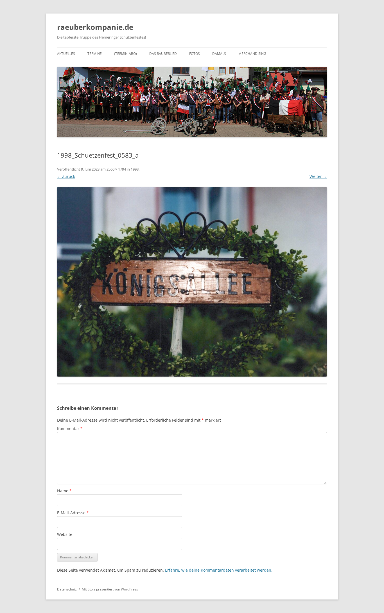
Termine (94, 53)
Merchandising (252, 53)
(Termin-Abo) (125, 53)
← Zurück (66, 176)
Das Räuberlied (163, 53)
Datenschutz (67, 589)
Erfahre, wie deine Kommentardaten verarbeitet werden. (218, 570)
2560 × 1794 (116, 169)
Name (64, 490)
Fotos (194, 53)
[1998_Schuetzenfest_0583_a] (192, 282)
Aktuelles (66, 53)
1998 (135, 169)
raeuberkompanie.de (95, 27)
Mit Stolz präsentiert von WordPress (110, 589)
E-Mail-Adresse (73, 512)
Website (64, 534)
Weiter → (318, 176)
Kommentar (70, 428)
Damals (219, 53)
